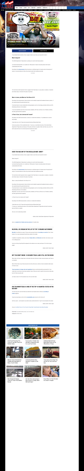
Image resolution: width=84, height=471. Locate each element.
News (25, 311)
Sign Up (74, 10)
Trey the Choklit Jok (13, 44)
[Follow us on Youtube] (62, 7)
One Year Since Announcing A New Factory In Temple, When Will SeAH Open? (32, 380)
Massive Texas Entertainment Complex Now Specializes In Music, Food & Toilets (14, 361)
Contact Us (45, 7)
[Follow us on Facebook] (56, 7)
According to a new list (43, 232)
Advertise (39, 7)
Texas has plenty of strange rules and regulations (22, 269)
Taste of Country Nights (66, 10)
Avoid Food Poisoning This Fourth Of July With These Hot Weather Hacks (15, 342)
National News (21, 311)
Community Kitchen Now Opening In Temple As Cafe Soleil (32, 361)
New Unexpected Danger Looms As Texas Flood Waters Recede (15, 380)
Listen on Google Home (57, 10)
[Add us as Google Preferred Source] (54, 7)
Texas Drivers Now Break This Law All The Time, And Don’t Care (51, 361)
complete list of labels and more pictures (23, 222)
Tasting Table (32, 237)
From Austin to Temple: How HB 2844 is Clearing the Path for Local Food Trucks (32, 342)
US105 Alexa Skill (47, 10)
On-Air (21, 7)
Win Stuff (33, 7)
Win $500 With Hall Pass (9, 10)
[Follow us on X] (65, 7)
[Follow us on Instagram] (59, 7)
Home (17, 7)
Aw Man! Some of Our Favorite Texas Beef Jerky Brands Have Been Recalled (31, 307)
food (18, 311)
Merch (36, 10)
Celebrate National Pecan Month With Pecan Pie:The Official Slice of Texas (50, 342)
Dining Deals (30, 10)
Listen (25, 7)
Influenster (39, 237)
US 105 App (41, 10)
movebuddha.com (30, 297)
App (29, 7)
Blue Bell (13, 232)
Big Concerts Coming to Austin (21, 10)
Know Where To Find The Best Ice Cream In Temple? (51, 379)
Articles (18, 313)
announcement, (21, 69)
